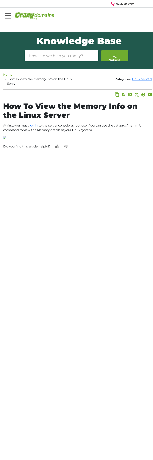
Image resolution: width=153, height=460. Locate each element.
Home (8, 74)
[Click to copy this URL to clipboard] (117, 94)
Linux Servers (142, 79)
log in (33, 125)
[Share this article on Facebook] (123, 94)
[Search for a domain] (143, 3)
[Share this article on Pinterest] (143, 94)
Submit (115, 59)
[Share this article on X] (136, 94)
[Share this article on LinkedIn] (130, 94)
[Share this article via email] (149, 94)
